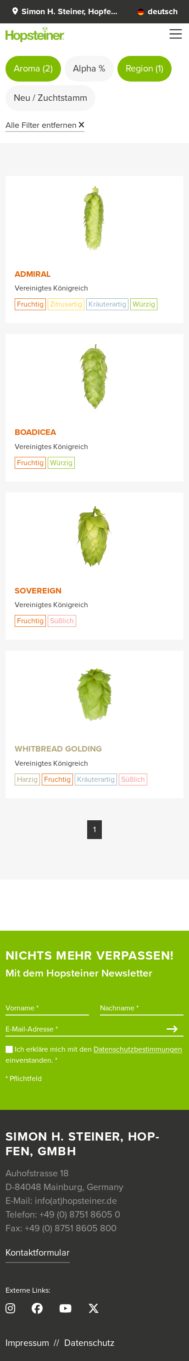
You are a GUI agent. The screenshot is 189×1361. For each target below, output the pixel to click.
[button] (65, 11)
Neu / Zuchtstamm (50, 98)
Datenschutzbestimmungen (138, 1049)
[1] (172, 1030)
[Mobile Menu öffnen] (175, 34)
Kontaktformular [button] (38, 1252)
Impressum (27, 1343)
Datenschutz (89, 1343)
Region (144, 68)
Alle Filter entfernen (41, 125)
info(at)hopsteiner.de (76, 1201)
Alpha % (89, 68)
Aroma (33, 68)
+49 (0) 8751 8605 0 (79, 1214)
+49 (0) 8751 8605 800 (71, 1228)
